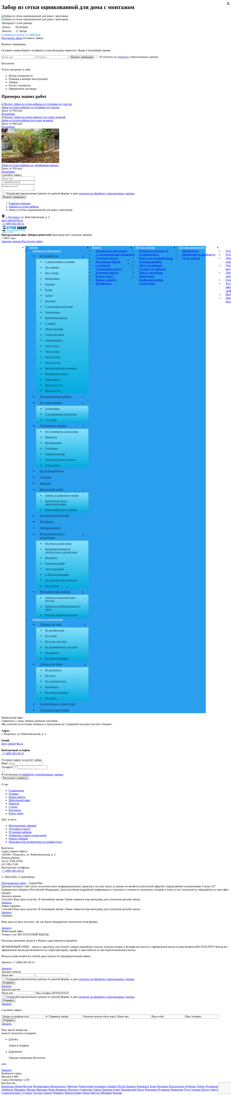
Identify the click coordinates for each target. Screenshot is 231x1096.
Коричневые (52, 278)
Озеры (97, 1089)
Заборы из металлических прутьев (60, 599)
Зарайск (112, 1086)
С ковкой (50, 323)
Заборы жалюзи (50, 527)
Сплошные (51, 448)
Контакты (15, 810)
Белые (48, 289)
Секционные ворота (109, 269)
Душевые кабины (150, 261)
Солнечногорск (11, 1092)
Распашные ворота (108, 261)
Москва (31, 1089)
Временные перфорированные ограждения (151, 279)
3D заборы (47, 521)
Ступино (26, 1092)
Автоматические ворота (111, 251)
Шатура (95, 1092)
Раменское (177, 1089)
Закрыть (6, 902)
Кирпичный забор (61, 489)
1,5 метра (50, 419)
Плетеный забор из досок (60, 459)
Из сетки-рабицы (61, 403)
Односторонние (54, 334)
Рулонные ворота (107, 272)
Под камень (52, 267)
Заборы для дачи (51, 624)
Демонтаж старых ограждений (27, 835)
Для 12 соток (52, 362)
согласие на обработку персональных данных (107, 193)
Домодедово (85, 1086)
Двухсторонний (54, 568)
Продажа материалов (192, 247)
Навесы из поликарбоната (156, 258)
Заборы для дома (51, 664)
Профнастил (190, 251)
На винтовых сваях (56, 373)
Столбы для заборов (152, 269)
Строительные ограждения (57, 704)
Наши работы (17, 797)
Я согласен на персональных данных (128, 56)
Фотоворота (104, 283)
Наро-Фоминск (57, 1089)
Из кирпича (52, 652)
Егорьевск (100, 1086)
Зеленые (50, 284)
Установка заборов (20, 832)
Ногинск (73, 1089)
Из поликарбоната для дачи (61, 647)
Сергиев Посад (199, 1089)
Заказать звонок (11, 241)
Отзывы (14, 793)
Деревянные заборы (61, 425)
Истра (121, 1086)
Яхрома (117, 1092)
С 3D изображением (57, 574)
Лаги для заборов (150, 265)
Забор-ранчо (52, 465)
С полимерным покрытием (61, 414)
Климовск (143, 1086)
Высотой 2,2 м (53, 385)
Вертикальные (53, 442)
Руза (187, 1089)
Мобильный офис (19, 800)
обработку (123, 56)
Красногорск (177, 1086)
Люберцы (7, 1089)
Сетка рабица (191, 258)
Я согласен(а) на (32, 774)
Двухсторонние (54, 328)
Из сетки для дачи (55, 641)
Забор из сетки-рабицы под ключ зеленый (27, 120)
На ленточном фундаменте (61, 368)
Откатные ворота (107, 258)
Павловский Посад (132, 1089)
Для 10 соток (52, 357)
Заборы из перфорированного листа (62, 608)
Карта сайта (16, 813)
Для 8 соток (52, 351)
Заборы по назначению (47, 619)
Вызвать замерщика (13, 44)
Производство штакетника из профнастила (35, 841)
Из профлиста (49, 255)
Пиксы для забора (151, 272)
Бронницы (7, 1086)
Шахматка (51, 437)
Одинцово (85, 1089)
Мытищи (42, 1089)
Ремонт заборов (18, 838)
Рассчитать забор (12, 38)
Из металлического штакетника (52, 535)
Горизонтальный (55, 453)
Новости (14, 803)
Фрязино (58, 1092)
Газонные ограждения (54, 710)
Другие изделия (145, 247)
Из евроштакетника (56, 658)
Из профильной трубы (54, 515)
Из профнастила (54, 630)
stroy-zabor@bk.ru (12, 220)
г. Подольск (13, 217)
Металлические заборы (55, 591)
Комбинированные (56, 317)
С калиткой (103, 265)
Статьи (13, 806)
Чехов (86, 1092)
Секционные (52, 312)
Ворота (96, 247)
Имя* (4, 763)
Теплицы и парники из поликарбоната (153, 252)
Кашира (131, 1086)
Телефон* (7, 767)
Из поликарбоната (52, 471)
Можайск (20, 1089)
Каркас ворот (104, 276)
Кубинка (190, 1086)
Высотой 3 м (52, 390)
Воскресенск (58, 1086)
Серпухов (216, 1089)
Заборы (33, 247)
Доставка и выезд (19, 828)
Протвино (151, 1089)
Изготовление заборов (22, 825)
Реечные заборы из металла (61, 614)
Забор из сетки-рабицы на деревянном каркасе (30, 165)
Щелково (106, 1092)
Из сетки (50, 675)
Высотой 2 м (52, 379)
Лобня (200, 1086)
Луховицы (211, 1086)
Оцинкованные (53, 340)
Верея (18, 1086)
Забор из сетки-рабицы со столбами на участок (30, 107)
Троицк (47, 1092)
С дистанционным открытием (115, 254)
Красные (50, 300)
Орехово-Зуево (111, 1089)
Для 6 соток (52, 345)
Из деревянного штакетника (61, 431)
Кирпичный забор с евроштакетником (56, 502)
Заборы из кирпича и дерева (62, 495)
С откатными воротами (59, 306)
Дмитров (72, 1086)
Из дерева (51, 635)
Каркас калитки (106, 280)
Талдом (37, 1092)
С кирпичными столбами (60, 261)
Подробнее (8, 113)
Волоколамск (41, 1086)
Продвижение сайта (13, 883)
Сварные (45, 477)
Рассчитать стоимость (15, 778)
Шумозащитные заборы (61, 396)
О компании (16, 790)
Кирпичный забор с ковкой (61, 509)
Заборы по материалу (46, 251)
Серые (49, 295)
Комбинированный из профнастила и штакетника (61, 551)
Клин (153, 1086)
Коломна (162, 1086)
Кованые (45, 483)
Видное (27, 1086)
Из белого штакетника (58, 543)
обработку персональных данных (42, 774)
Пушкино (164, 1089)
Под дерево (52, 272)
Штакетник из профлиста (198, 254)
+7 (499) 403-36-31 (12, 223)
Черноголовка (73, 1092)
